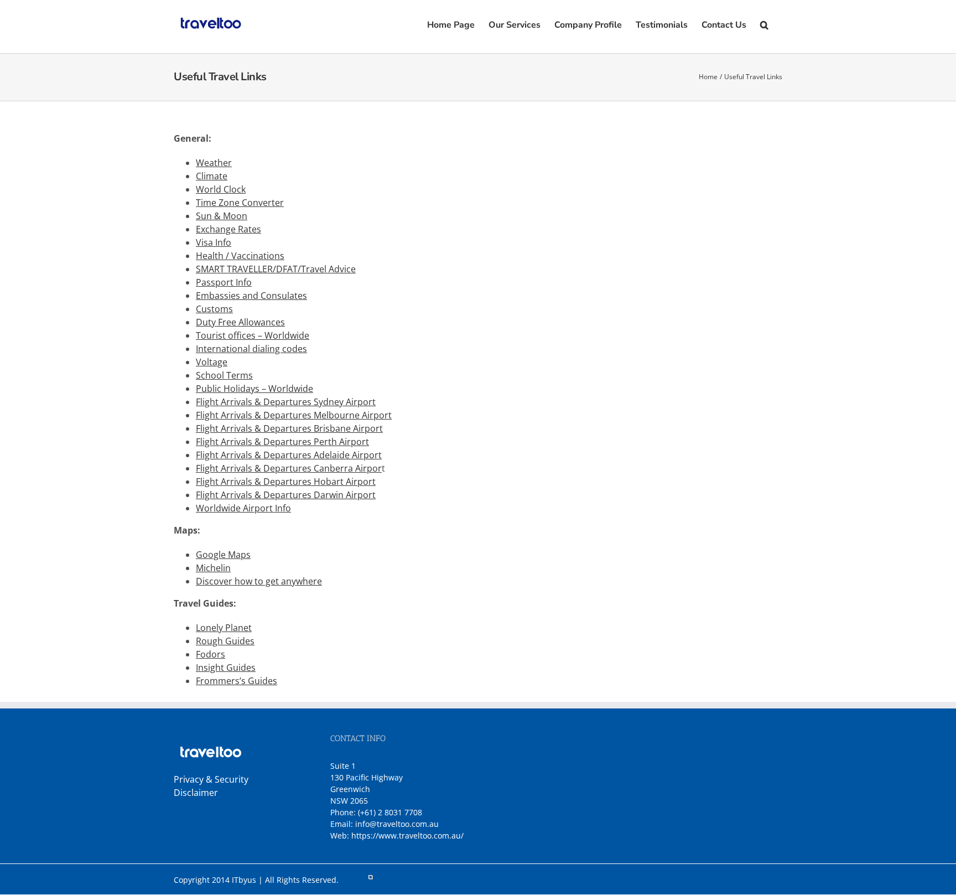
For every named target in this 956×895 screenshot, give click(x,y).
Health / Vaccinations (240, 256)
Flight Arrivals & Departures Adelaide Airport (289, 455)
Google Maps (223, 555)
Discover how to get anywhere (259, 581)
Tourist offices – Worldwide (252, 335)
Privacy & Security (211, 779)
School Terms (224, 375)
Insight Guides (226, 667)
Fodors (210, 654)
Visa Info (213, 242)
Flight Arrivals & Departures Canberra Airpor (289, 468)
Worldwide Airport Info (243, 508)
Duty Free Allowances (240, 322)
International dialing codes (251, 349)
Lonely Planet (224, 628)
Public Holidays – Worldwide (254, 388)
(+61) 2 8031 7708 (390, 812)
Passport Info (224, 282)
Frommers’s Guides (236, 681)
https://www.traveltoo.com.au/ (407, 835)
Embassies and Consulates (251, 295)
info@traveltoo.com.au (397, 824)
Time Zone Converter (240, 202)
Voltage (211, 362)
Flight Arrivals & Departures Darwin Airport (286, 495)
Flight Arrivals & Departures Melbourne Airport (294, 415)
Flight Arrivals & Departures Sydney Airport (286, 402)
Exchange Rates (228, 229)
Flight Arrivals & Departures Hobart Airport (286, 481)
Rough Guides (225, 641)
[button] (764, 24)
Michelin (213, 568)
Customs (214, 309)
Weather (214, 163)
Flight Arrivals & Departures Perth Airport (282, 442)
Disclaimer (196, 793)
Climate (211, 176)
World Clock (221, 189)
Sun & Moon (221, 216)
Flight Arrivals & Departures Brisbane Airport (289, 428)
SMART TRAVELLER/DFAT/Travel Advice (276, 269)
